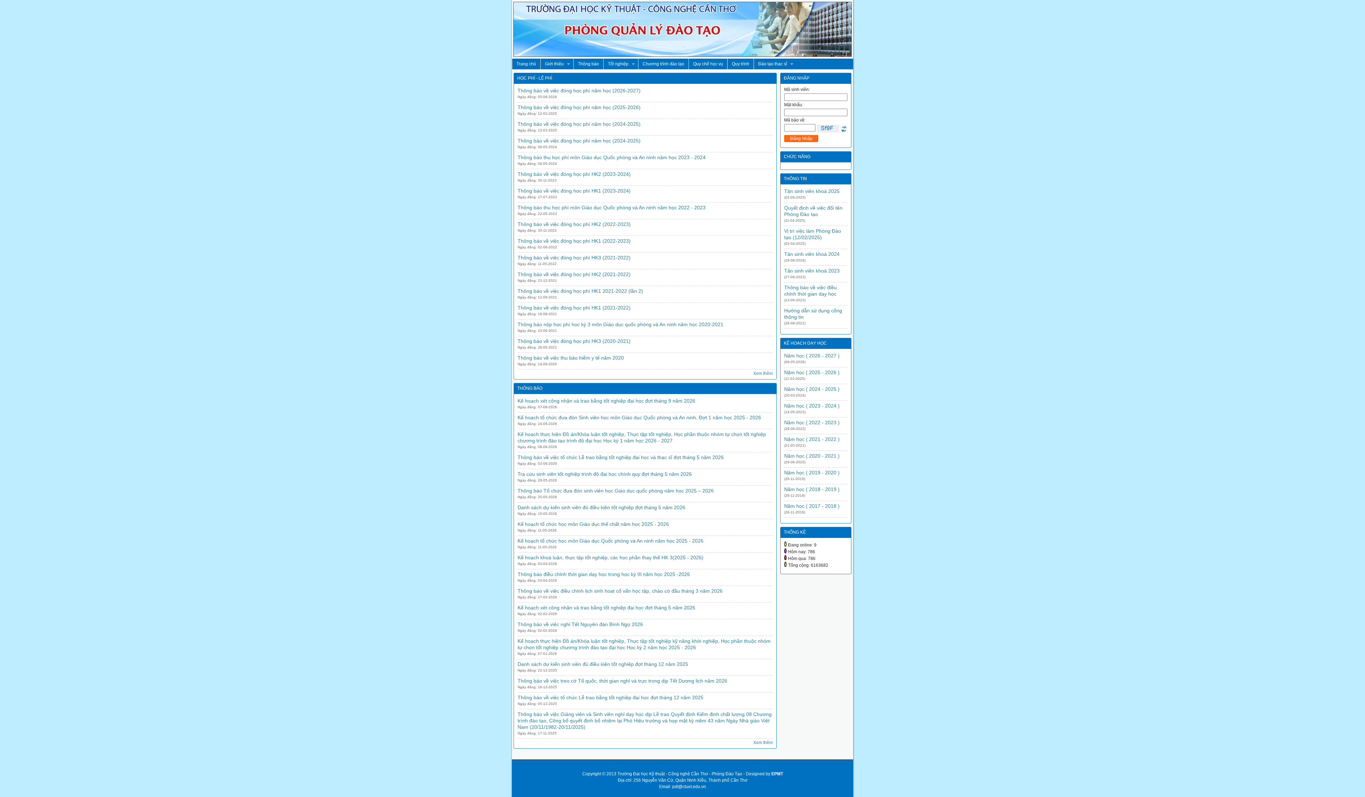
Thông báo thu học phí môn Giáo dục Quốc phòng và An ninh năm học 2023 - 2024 (612, 157)
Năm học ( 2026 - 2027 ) (812, 356)
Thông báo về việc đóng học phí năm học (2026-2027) (579, 90)
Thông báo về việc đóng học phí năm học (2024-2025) (579, 124)
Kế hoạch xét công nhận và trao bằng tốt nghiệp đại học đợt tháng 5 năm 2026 (606, 607)
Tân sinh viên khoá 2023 (812, 271)
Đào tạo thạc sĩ (770, 64)
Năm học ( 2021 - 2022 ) (812, 439)
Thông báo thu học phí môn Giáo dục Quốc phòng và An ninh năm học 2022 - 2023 (612, 207)
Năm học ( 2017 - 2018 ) (812, 506)
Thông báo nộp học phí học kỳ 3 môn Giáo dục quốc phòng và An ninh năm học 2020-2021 (620, 324)
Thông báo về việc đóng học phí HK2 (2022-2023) (574, 224)
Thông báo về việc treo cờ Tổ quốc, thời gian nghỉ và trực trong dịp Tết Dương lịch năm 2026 (622, 681)
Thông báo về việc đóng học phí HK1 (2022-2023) (574, 241)
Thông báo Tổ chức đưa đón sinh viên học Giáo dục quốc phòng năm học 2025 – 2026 (616, 491)
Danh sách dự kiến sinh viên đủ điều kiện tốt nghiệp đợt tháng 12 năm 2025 (603, 664)
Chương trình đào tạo (663, 63)
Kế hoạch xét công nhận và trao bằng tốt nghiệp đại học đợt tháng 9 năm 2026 (606, 401)
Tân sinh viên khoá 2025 (812, 191)
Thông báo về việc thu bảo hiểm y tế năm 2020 (571, 358)
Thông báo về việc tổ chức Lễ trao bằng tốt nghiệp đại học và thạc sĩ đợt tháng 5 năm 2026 (621, 457)
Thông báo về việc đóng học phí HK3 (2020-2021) (574, 341)
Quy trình (740, 63)
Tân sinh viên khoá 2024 (812, 254)
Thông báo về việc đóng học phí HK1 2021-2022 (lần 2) (580, 291)
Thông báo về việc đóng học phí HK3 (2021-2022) (574, 257)
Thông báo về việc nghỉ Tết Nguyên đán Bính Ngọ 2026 (580, 624)
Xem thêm (763, 373)
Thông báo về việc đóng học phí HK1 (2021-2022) (574, 308)
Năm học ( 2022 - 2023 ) (812, 422)
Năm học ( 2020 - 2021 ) (812, 456)
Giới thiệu (552, 64)
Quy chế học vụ (708, 63)
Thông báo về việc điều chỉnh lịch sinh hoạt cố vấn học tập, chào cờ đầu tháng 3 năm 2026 (620, 591)
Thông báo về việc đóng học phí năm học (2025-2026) (579, 107)
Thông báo (588, 63)
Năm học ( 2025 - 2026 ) (812, 372)
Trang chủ (526, 63)
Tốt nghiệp (615, 64)
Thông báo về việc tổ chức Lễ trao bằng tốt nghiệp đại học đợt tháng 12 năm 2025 (610, 697)
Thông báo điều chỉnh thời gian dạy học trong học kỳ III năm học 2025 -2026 (604, 574)
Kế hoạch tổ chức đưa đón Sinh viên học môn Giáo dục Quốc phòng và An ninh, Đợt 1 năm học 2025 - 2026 (639, 417)
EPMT (777, 773)
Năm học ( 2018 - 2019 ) (812, 489)
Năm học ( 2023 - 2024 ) (812, 406)
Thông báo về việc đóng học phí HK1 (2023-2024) (574, 191)
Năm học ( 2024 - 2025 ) (812, 389)
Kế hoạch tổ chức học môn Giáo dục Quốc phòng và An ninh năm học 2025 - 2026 (610, 541)
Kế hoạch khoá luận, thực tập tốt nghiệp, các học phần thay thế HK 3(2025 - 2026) (610, 557)
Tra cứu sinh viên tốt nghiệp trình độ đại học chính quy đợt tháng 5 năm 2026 (605, 474)
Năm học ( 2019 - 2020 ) (812, 472)
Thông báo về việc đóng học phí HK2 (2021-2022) (574, 274)
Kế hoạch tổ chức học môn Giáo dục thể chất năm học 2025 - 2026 (593, 524)
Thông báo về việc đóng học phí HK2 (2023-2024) (574, 174)
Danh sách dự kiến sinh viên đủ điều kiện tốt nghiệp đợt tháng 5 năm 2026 (601, 507)
